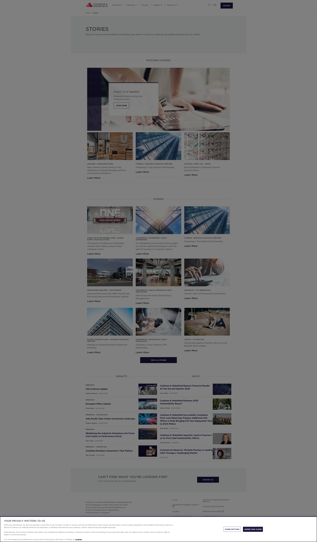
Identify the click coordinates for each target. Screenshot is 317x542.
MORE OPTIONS (232, 529)
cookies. (78, 539)
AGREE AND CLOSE (253, 529)
